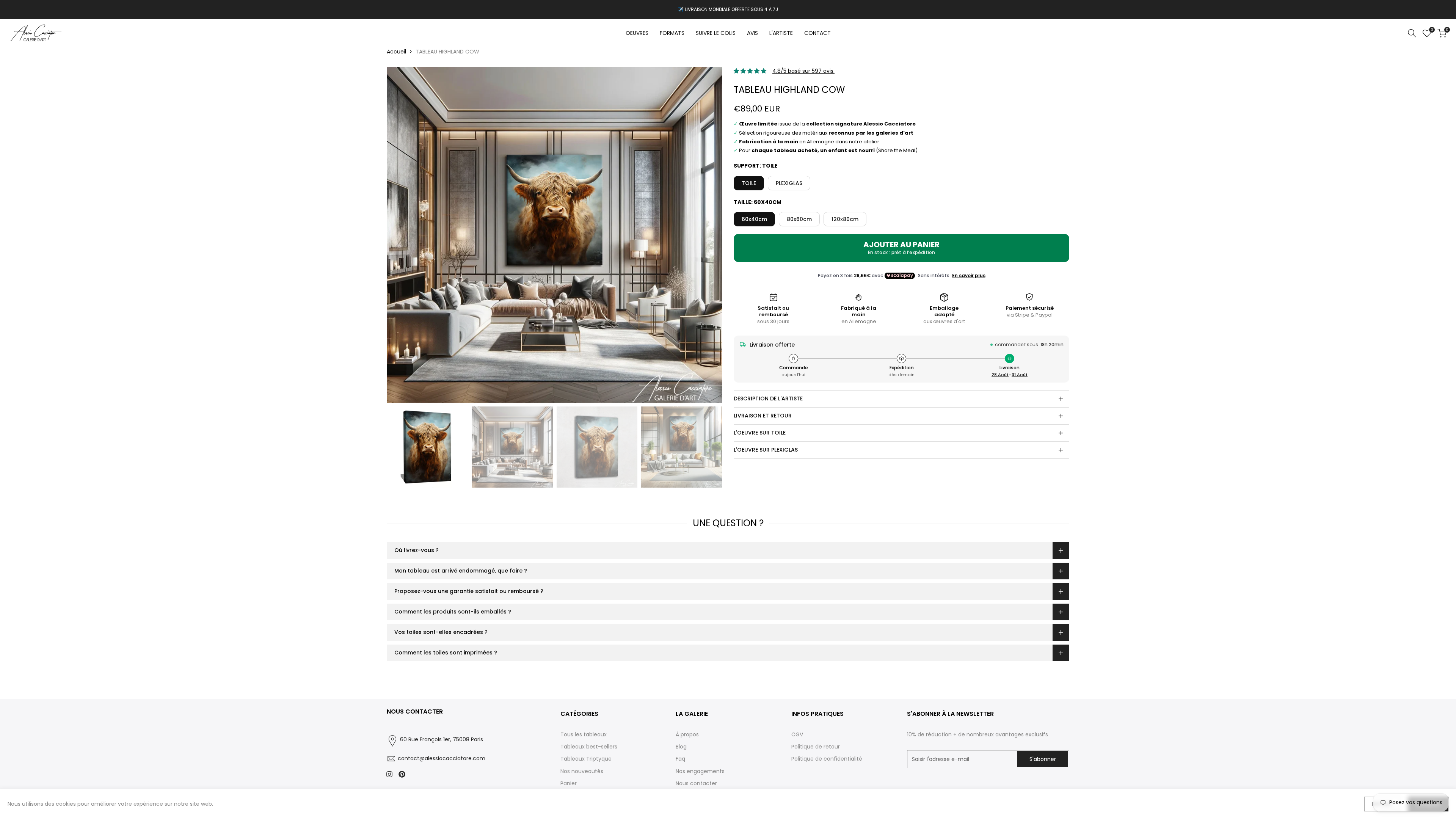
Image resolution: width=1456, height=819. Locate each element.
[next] (707, 235)
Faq (680, 759)
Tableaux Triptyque (586, 759)
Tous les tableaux (583, 734)
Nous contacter (696, 783)
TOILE (749, 183)
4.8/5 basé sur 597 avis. (803, 71)
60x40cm (754, 219)
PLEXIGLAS (789, 183)
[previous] (402, 235)
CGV (797, 734)
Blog (681, 746)
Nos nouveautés (581, 771)
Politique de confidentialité (826, 759)
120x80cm (845, 219)
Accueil (396, 51)
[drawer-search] (1412, 33)
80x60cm (799, 219)
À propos (687, 734)
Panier (568, 783)
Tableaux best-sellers (588, 746)
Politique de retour (815, 746)
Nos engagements (700, 771)
